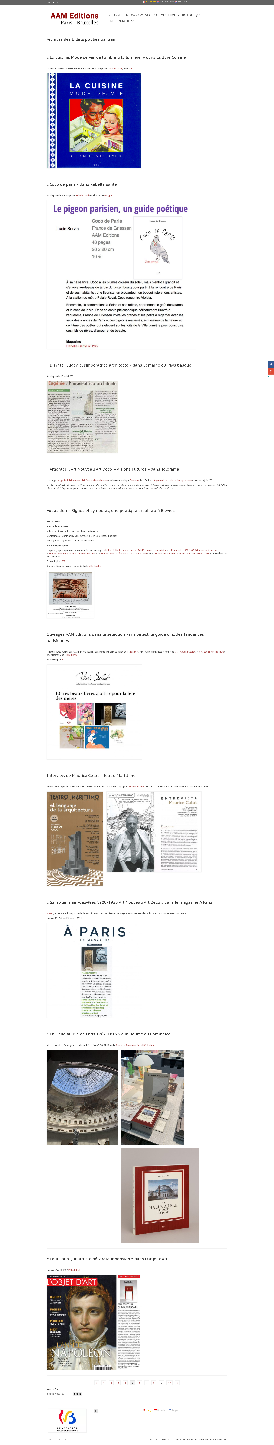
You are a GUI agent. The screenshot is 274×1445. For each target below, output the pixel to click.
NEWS (131, 15)
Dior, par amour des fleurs (211, 651)
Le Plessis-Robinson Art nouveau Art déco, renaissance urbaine (135, 550)
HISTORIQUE (191, 15)
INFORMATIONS (122, 21)
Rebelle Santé (82, 195)
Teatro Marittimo (135, 786)
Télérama (134, 480)
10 (169, 1383)
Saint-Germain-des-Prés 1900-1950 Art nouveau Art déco (181, 553)
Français (150, 1)
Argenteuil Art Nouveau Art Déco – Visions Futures (83, 480)
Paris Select (132, 651)
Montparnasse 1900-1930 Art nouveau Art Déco (72, 553)
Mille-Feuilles (95, 566)
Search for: (53, 1389)
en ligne (108, 195)
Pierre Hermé (71, 655)
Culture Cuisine (115, 68)
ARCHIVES (170, 15)
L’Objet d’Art (74, 1270)
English (182, 1)
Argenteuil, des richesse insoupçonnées (173, 480)
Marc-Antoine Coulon (184, 651)
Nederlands (166, 1)
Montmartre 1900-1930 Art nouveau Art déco (193, 550)
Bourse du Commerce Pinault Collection (134, 1045)
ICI (130, 68)
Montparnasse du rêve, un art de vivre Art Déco (123, 553)
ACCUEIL (116, 15)
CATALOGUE (148, 15)
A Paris (50, 913)
